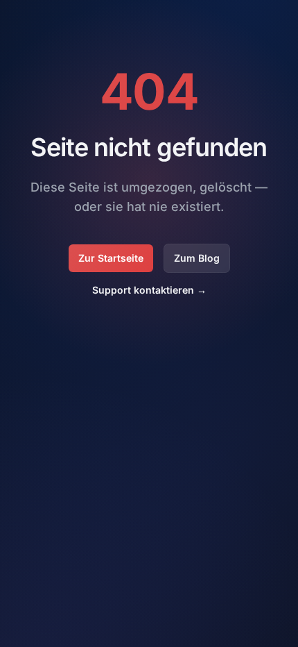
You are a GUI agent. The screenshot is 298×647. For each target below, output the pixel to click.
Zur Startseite (110, 258)
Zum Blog (197, 258)
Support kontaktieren (149, 290)
